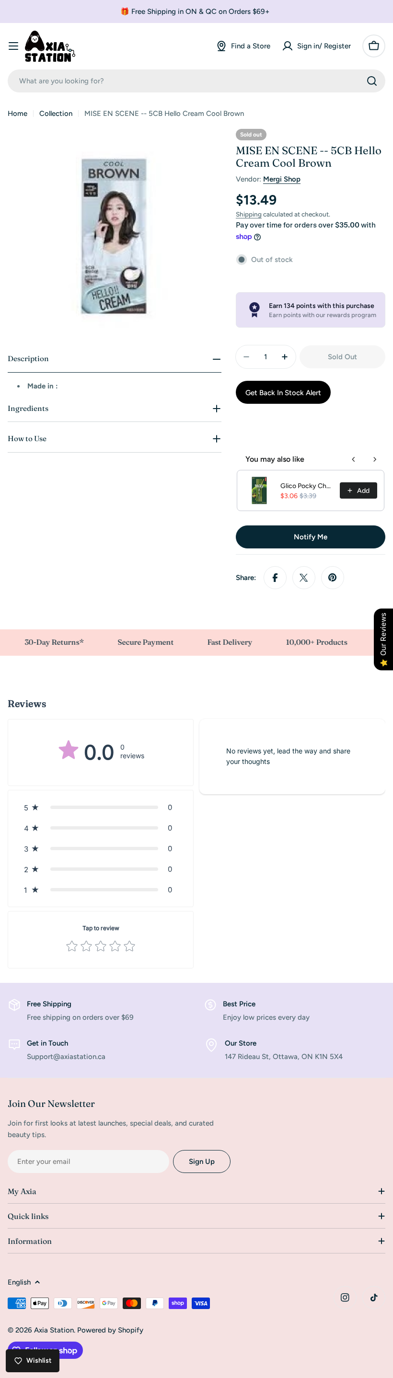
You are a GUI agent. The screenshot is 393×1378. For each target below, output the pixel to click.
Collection (55, 113)
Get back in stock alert (283, 392)
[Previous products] (353, 459)
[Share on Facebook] (275, 577)
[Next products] (374, 459)
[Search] (372, 81)
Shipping (249, 214)
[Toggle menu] (13, 46)
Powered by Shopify (110, 1330)
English (19, 1282)
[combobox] (196, 80)
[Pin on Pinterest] (332, 577)
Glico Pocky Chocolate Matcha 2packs (307, 486)
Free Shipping (49, 1004)
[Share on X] (303, 577)
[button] (100, 807)
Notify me (310, 537)
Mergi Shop (282, 179)
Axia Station (54, 1330)
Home (17, 113)
